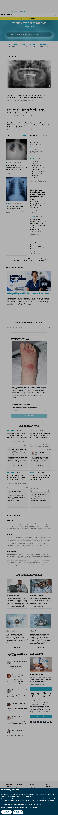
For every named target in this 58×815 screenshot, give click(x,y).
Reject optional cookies (18, 812)
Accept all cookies (6, 812)
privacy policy (9, 804)
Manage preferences (6, 807)
